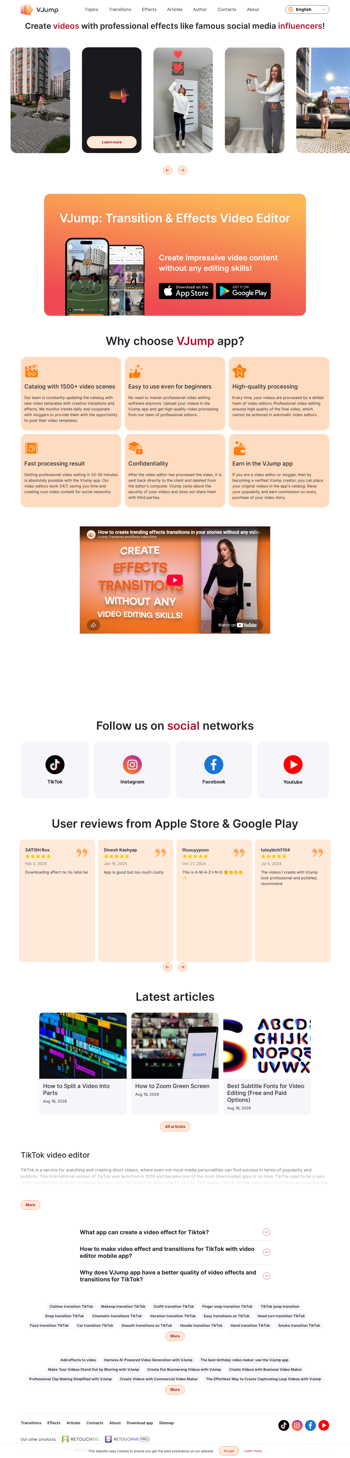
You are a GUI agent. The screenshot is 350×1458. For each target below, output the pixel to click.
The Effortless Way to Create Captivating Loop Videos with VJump (263, 1379)
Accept (229, 1451)
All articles (175, 1126)
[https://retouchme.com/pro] (127, 1439)
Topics (91, 9)
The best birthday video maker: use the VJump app (244, 1360)
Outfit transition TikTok (174, 1306)
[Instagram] (297, 1425)
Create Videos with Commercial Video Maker (159, 1379)
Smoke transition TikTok (299, 1325)
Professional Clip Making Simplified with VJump (70, 1379)
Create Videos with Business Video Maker (265, 1369)
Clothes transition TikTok (71, 1306)
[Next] (182, 170)
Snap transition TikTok (64, 1316)
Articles (174, 9)
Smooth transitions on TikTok (146, 1325)
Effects (149, 9)
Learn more (32, 142)
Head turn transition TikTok (281, 1316)
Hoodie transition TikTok (201, 1325)
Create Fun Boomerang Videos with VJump (184, 1369)
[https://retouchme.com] (80, 1439)
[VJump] (39, 9)
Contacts (227, 9)
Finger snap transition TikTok (227, 1306)
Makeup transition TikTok (123, 1306)
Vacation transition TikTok (173, 1316)
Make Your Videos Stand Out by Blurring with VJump (93, 1369)
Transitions (120, 9)
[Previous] (167, 170)
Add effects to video (78, 1360)
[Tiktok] (283, 1425)
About (253, 9)
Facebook (213, 782)
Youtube (293, 782)
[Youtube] (323, 1425)
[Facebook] (310, 1425)
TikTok (55, 782)
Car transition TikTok (95, 1325)
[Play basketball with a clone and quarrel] (87, 277)
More (30, 1205)
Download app (140, 1422)
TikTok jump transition (280, 1306)
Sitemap (166, 1422)
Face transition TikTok (49, 1325)
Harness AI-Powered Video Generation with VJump (148, 1360)
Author (200, 9)
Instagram (132, 782)
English (303, 9)
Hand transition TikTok (250, 1325)
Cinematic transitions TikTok (117, 1316)
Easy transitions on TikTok (227, 1316)
